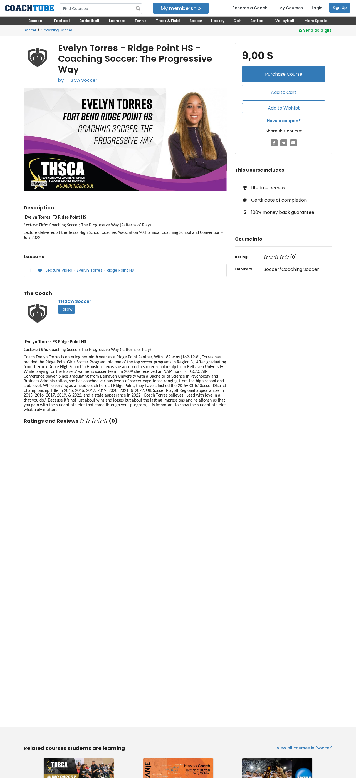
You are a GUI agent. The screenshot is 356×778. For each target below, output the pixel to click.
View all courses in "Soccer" (304, 748)
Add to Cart (283, 92)
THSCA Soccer (74, 301)
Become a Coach (250, 8)
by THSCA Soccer (77, 80)
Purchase (283, 74)
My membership (181, 8)
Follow (66, 309)
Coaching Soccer (56, 30)
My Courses (291, 8)
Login (317, 8)
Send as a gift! (317, 30)
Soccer (30, 30)
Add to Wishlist (284, 108)
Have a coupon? (284, 120)
